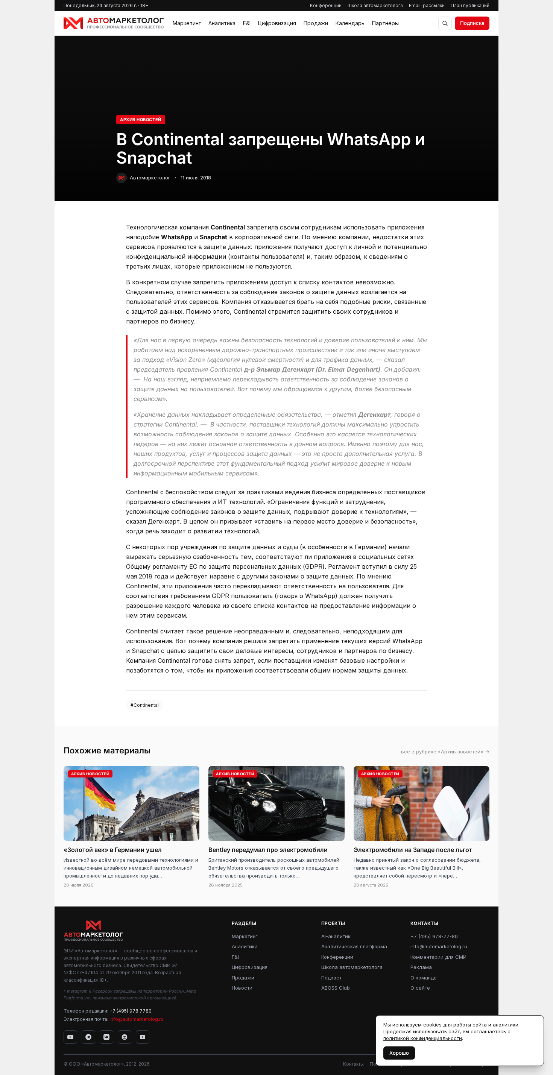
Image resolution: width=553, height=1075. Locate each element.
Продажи (316, 23)
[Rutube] (142, 1037)
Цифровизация (277, 23)
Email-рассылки (427, 5)
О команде (423, 978)
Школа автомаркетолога (375, 5)
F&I (247, 23)
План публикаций (470, 5)
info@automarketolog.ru (136, 1019)
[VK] (106, 1037)
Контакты (353, 1064)
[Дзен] (124, 1037)
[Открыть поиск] (445, 23)
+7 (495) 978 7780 (130, 1011)
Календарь (350, 23)
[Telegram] (88, 1037)
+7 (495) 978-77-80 (434, 936)
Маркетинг (187, 23)
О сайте (420, 988)
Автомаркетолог (150, 178)
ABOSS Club (335, 988)
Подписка (472, 23)
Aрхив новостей (140, 119)
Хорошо (399, 1053)
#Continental (145, 705)
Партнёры (385, 23)
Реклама (421, 967)
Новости (242, 988)
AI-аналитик (336, 936)
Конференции (326, 5)
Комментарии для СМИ (438, 957)
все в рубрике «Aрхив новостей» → (445, 752)
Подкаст (331, 978)
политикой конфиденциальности (422, 1038)
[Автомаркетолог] (114, 23)
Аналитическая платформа (354, 946)
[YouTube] (70, 1037)
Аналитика (221, 23)
